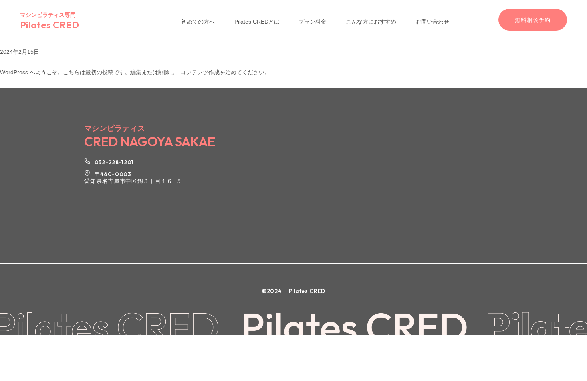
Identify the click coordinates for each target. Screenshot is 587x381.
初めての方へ (198, 21)
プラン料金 (313, 21)
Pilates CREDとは (257, 21)
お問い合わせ (432, 21)
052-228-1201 (114, 162)
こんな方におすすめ (371, 21)
